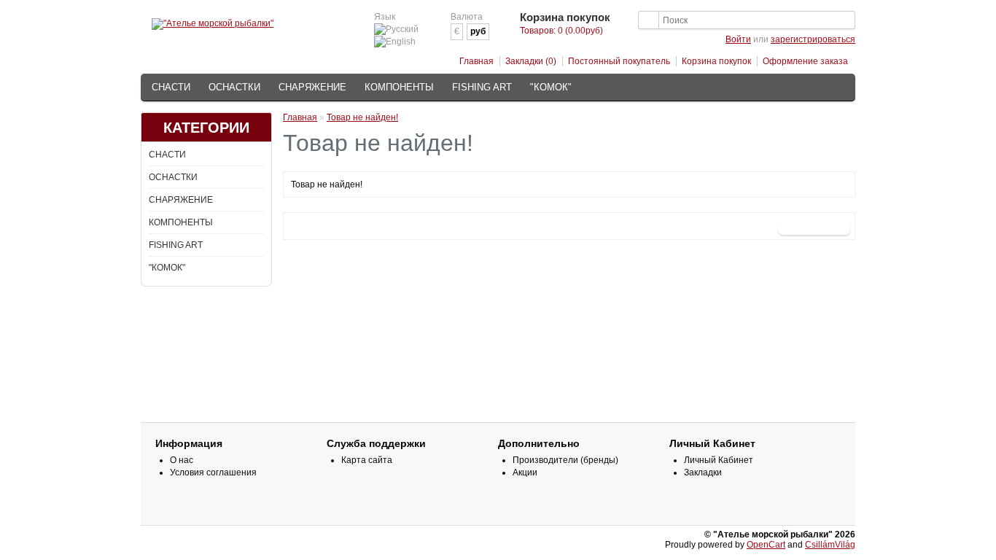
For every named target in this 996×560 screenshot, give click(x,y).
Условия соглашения (213, 472)
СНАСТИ (171, 87)
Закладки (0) (530, 61)
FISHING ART (482, 87)
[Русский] (396, 29)
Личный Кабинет (718, 460)
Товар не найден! (362, 117)
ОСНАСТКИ (234, 87)
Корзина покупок (716, 61)
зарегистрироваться (813, 39)
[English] (395, 42)
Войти (738, 39)
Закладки (703, 472)
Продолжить (814, 226)
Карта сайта (366, 460)
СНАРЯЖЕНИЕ (312, 87)
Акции (525, 472)
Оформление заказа (805, 61)
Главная (476, 61)
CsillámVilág (830, 545)
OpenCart (766, 545)
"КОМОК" (551, 87)
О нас (181, 460)
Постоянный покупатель (619, 61)
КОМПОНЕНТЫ (399, 87)
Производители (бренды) (565, 460)
